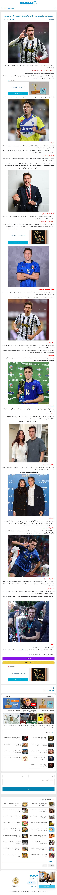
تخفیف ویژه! (47, 886)
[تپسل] (9, 80)
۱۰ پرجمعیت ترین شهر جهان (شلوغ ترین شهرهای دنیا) (38, 817)
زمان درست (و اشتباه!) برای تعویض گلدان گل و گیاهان (39, 804)
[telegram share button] (7, 19)
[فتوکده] (28, 3)
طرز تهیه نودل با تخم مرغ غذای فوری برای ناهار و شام (12, 804)
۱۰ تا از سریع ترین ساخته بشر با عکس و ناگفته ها (12, 836)
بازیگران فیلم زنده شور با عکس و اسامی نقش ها (12, 758)
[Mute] (42, 880)
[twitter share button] (13, 19)
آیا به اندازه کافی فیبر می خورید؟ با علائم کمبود (12, 855)
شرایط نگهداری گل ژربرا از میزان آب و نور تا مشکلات (12, 823)
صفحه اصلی (51, 19)
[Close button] (55, 871)
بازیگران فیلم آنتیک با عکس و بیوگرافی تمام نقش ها (12, 745)
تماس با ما (33, 886)
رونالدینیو (22, 650)
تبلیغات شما (51, 865)
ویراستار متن (31, 883)
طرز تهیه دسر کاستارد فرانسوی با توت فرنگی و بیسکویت (38, 751)
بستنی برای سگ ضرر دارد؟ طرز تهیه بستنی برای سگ (39, 842)
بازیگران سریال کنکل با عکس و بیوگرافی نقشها (40, 738)
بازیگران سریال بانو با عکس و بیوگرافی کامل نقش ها (12, 751)
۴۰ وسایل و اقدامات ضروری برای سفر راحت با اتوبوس (39, 823)
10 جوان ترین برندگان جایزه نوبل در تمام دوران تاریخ (12, 842)
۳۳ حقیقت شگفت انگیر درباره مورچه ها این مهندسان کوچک (38, 829)
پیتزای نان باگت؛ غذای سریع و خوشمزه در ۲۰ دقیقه (12, 848)
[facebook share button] (10, 19)
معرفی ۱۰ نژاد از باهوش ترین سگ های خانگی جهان (12, 810)
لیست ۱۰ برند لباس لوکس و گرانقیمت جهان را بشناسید (39, 855)
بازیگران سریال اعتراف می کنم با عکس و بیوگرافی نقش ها (12, 738)
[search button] (2, 8)
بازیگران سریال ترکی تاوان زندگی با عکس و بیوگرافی (39, 758)
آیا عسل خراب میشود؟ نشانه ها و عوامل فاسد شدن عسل (38, 836)
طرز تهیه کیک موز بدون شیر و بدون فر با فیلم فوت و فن (38, 810)
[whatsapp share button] (4, 19)
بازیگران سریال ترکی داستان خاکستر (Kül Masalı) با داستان (39, 745)
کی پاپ (44, 865)
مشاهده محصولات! (18, 93)
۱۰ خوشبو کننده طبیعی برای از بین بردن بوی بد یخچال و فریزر (38, 848)
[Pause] (40, 880)
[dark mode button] (5, 8)
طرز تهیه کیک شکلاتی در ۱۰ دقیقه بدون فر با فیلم (12, 817)
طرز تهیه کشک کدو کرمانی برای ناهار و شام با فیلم (12, 829)
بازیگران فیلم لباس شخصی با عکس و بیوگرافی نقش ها (39, 765)
